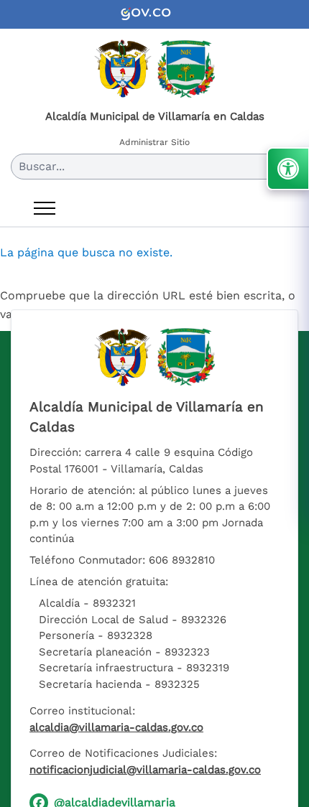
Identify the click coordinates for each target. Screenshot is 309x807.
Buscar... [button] (42, 166)
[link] (154, 14)
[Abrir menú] (44, 208)
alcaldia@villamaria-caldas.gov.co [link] (116, 727)
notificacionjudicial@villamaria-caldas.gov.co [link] (145, 769)
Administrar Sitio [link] (154, 142)
